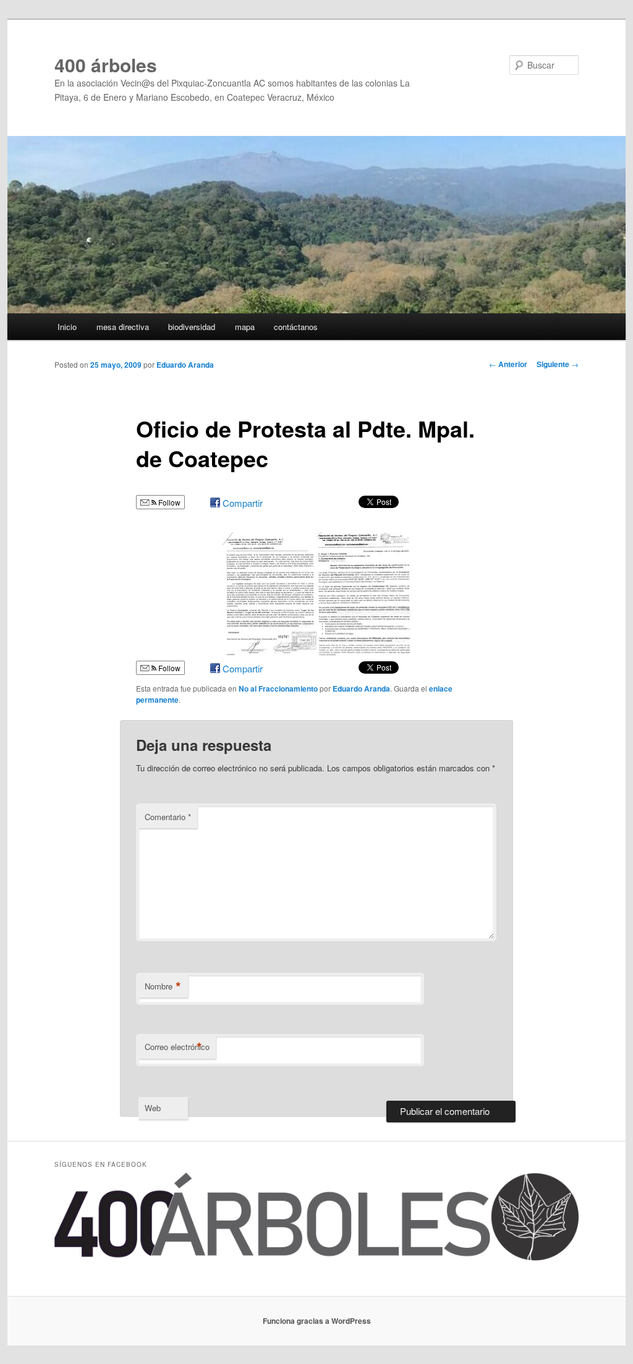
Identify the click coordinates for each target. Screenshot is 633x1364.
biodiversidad (191, 327)
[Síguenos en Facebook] (316, 1257)
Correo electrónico (177, 1047)
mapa (245, 327)
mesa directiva (122, 327)
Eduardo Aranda (185, 364)
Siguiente (558, 364)
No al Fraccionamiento (278, 688)
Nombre (163, 986)
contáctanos (296, 327)
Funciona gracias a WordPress (317, 1320)
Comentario (168, 817)
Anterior (508, 364)
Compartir (243, 502)
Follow (168, 502)
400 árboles (105, 64)
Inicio (67, 327)
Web (153, 1108)
